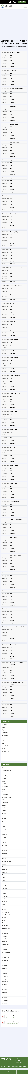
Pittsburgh (4, 936)
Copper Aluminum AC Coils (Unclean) (17, 663)
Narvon (4, 920)
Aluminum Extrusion (15, 393)
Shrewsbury (5, 960)
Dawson (4, 818)
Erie (3, 832)
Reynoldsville (5, 944)
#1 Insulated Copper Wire (16, 52)
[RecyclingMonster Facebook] (4, 1059)
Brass (3, 727)
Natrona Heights (6, 923)
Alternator (12, 250)
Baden (3, 781)
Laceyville (4, 888)
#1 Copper (12, 447)
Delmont (4, 821)
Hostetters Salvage (12, 1016)
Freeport (4, 840)
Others (3, 743)
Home (8, 1073)
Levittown (4, 899)
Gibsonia (4, 848)
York (3, 773)
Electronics (5, 732)
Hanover (4, 858)
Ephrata (4, 829)
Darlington (4, 816)
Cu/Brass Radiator (14, 142)
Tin (2, 756)
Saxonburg (4, 949)
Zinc (3, 759)
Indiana (4, 877)
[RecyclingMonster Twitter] (7, 1059)
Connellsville (5, 802)
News (19, 1073)
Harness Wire (13, 573)
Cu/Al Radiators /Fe (15, 178)
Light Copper (13, 106)
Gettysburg (4, 845)
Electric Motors (14, 124)
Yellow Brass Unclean (15, 555)
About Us (17, 1059)
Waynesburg (5, 984)
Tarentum (4, 973)
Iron (3, 738)
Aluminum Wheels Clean (16, 519)
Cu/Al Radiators (14, 160)
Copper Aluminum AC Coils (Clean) (17, 683)
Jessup (4, 880)
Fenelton (4, 837)
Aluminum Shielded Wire (16, 591)
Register (22, 2)
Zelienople (4, 1003)
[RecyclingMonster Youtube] (2, 1059)
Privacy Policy (18, 1062)
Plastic (3, 748)
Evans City (4, 834)
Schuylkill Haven (6, 952)
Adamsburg (5, 776)
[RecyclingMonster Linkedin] (10, 1059)
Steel (3, 754)
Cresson (4, 813)
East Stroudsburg (6, 770)
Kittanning (4, 885)
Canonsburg (5, 768)
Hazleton (4, 864)
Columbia (4, 800)
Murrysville (4, 917)
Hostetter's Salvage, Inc (13, 1022)
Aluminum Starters (14, 645)
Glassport (4, 850)
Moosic (4, 909)
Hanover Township (6, 861)
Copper (4, 730)
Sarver (3, 947)
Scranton (4, 955)
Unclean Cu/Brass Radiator (17, 88)
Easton (3, 826)
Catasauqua (5, 794)
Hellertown (4, 866)
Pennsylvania (16, 1017)
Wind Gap (4, 995)
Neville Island (5, 925)
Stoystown (4, 965)
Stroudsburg (5, 968)
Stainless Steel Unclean (16, 285)
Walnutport (4, 979)
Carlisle (4, 792)
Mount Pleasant (6, 915)
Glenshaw (4, 853)
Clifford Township (6, 797)
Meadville (4, 901)
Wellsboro (4, 989)
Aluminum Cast (14, 357)
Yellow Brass (13, 537)
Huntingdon (5, 874)
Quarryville (4, 941)
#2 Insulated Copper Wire (16, 267)
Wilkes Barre (5, 992)
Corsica (4, 808)
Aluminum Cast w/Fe (15, 375)
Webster (4, 987)
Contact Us (23, 1059)
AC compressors (14, 501)
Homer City (4, 869)
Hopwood (4, 872)
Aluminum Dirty (14, 465)
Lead (11, 196)
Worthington (5, 997)
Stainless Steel (14, 214)
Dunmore (4, 824)
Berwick (4, 784)
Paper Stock (5, 746)
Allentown (4, 778)
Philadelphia (5, 933)
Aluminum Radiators (15, 429)
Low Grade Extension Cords (17, 609)
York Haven (5, 1000)
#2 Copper (12, 303)
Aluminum (12, 321)
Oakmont (4, 931)
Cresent (4, 810)
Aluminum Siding (14, 483)
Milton (3, 904)
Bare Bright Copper (15, 232)
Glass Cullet (5, 735)
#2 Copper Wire (14, 702)
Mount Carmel (5, 912)
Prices (13, 1073)
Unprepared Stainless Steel (17, 627)
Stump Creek (5, 971)
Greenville (4, 856)
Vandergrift (5, 976)
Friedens (4, 842)
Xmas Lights (13, 70)
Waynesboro (5, 981)
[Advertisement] (14, 23)
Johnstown (4, 882)
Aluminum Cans (14, 339)
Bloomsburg (5, 786)
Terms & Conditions (20, 1060)
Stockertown (5, 963)
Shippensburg (5, 957)
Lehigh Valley (5, 896)
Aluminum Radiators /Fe (16, 411)
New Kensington (6, 928)
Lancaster (4, 890)
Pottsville (4, 939)
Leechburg (4, 893)
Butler (3, 789)
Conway (4, 805)
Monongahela (5, 907)
